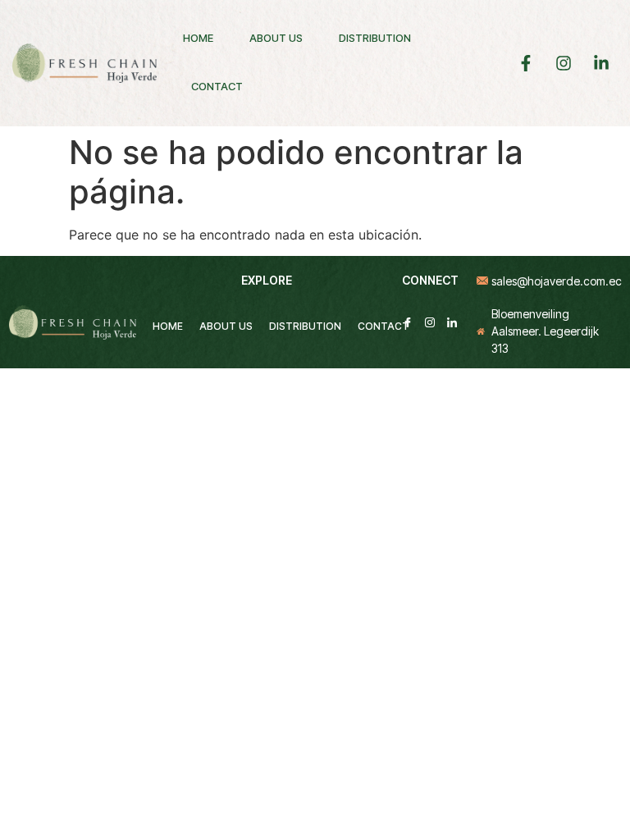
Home (198, 37)
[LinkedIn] (452, 321)
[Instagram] (430, 321)
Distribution (375, 37)
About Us (276, 37)
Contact (217, 86)
